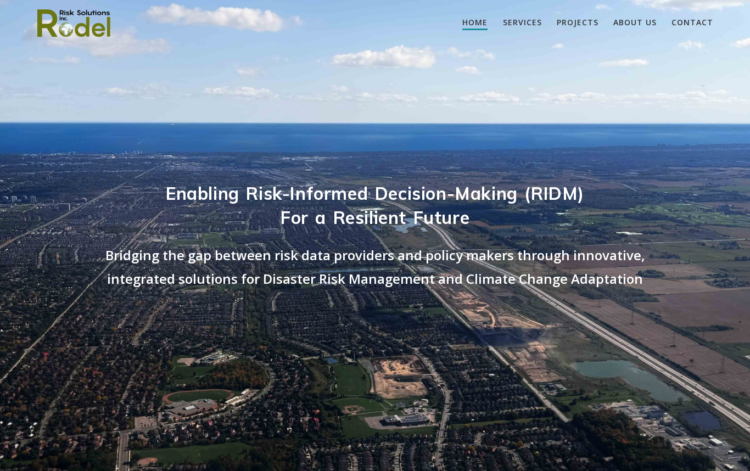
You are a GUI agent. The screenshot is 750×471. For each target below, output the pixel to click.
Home (475, 22)
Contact (692, 22)
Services (522, 22)
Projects (577, 22)
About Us (635, 22)
